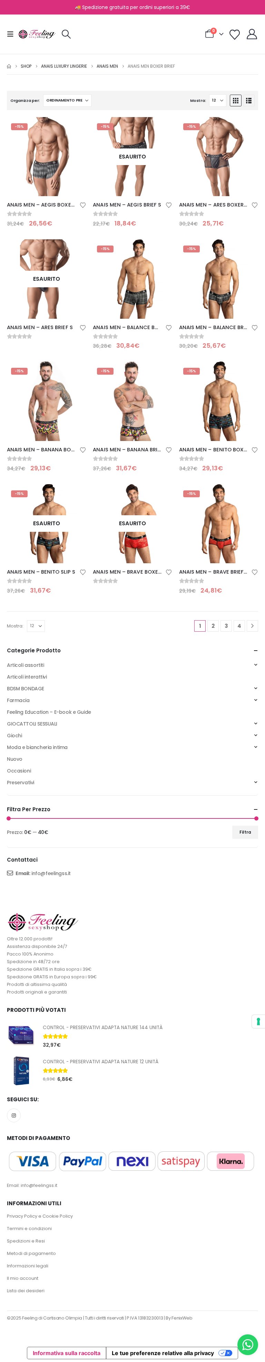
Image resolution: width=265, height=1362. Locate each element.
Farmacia (18, 700)
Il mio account (22, 1278)
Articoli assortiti (25, 665)
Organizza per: (25, 100)
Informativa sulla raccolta (66, 1353)
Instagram (14, 1115)
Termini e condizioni (29, 1228)
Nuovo (14, 759)
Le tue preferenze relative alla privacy (163, 1353)
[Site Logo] (37, 34)
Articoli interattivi (27, 676)
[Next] (252, 626)
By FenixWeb (179, 1318)
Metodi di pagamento (31, 1253)
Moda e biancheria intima (37, 747)
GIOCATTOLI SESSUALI (32, 723)
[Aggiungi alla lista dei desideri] (82, 205)
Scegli (74, 128)
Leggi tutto (74, 250)
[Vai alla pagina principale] (9, 66)
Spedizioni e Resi (26, 1241)
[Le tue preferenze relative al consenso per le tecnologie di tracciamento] (258, 1021)
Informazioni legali (27, 1266)
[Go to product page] (21, 1036)
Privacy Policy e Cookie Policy (40, 1216)
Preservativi (20, 782)
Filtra (245, 832)
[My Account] (252, 34)
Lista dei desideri (26, 1290)
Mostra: (198, 100)
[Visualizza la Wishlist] (234, 35)
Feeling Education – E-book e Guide (49, 712)
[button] (12, 34)
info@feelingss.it (51, 873)
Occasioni (19, 770)
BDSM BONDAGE (25, 688)
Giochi (14, 735)
